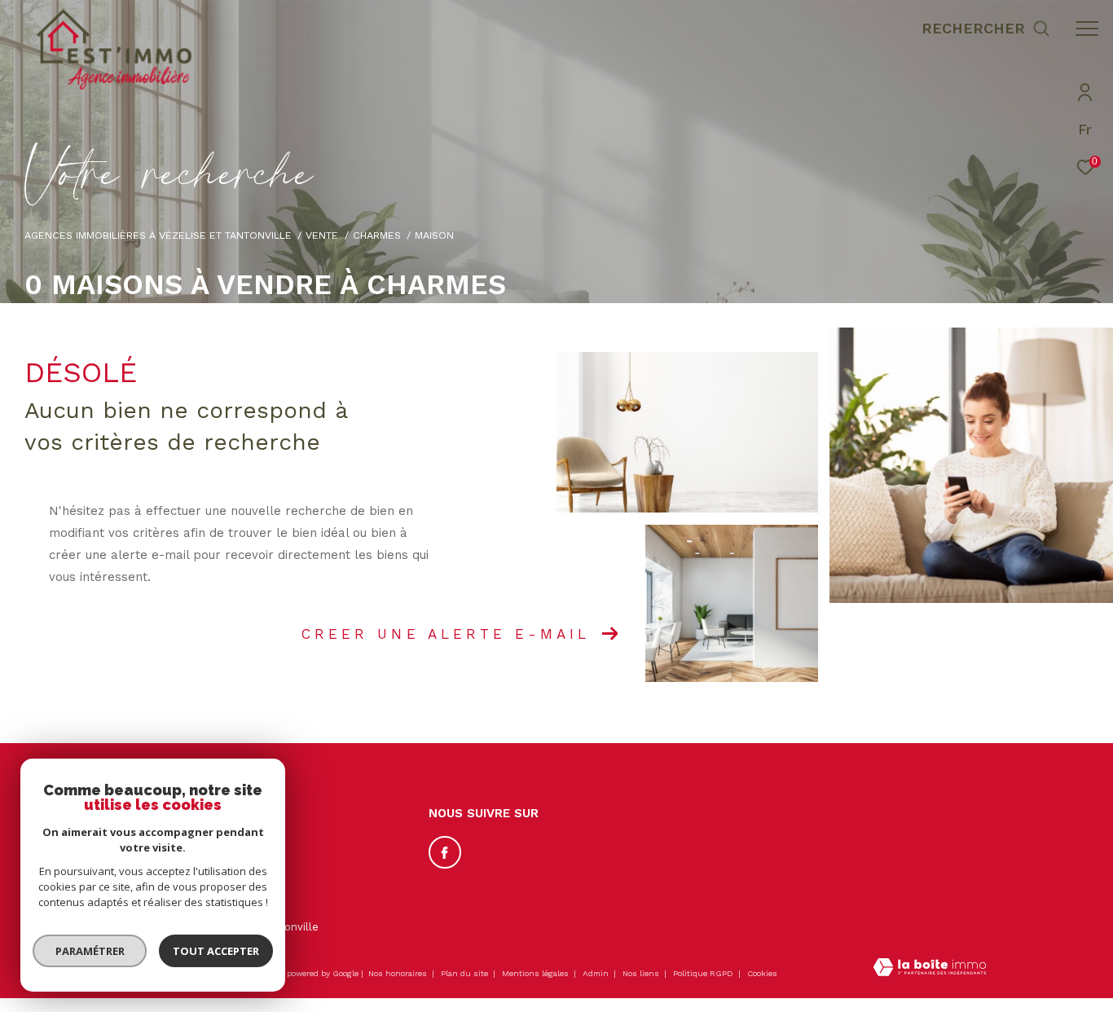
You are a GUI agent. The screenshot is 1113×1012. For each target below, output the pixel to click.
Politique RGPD (703, 973)
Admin (597, 973)
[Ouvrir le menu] (1087, 28)
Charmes (377, 235)
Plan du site (466, 973)
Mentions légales (536, 973)
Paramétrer (90, 951)
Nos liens (642, 973)
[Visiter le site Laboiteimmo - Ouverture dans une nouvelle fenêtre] (929, 968)
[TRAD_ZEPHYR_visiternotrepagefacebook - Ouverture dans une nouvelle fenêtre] (445, 852)
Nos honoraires (397, 973)
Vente (322, 235)
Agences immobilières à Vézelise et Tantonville (158, 235)
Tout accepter (216, 951)
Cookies (762, 973)
